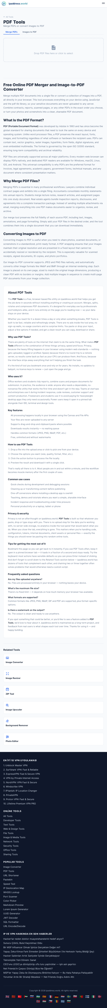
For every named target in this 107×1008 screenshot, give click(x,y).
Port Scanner (10, 896)
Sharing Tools (10, 854)
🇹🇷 (20, 996)
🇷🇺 (32, 996)
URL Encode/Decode (14, 926)
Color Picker (9, 900)
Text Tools (8, 824)
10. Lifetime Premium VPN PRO (19, 803)
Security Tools (10, 845)
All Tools (9, 17)
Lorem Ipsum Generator (15, 909)
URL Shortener (11, 875)
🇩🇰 (100, 996)
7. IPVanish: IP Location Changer (20, 790)
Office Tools (9, 850)
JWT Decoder (10, 917)
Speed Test (9, 883)
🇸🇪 (69, 996)
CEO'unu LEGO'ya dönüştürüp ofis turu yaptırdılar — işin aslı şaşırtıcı (39, 964)
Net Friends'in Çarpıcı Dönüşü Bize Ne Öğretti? (28, 968)
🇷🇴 (57, 1001)
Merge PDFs (11, 32)
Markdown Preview (13, 905)
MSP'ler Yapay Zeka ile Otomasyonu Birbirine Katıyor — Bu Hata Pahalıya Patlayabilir (48, 972)
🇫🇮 (87, 996)
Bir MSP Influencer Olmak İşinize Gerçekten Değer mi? (31, 947)
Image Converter (12, 866)
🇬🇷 (63, 1001)
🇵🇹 (81, 996)
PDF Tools (8, 871)
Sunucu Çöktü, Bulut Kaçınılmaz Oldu (22, 943)
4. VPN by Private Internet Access (21, 778)
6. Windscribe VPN (13, 786)
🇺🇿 (38, 996)
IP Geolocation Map (13, 888)
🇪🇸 (44, 996)
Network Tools (11, 841)
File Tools (8, 833)
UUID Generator (11, 913)
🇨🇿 (50, 1001)
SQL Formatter (11, 922)
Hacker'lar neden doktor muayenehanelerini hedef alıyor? (33, 938)
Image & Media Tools (14, 837)
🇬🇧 (7, 996)
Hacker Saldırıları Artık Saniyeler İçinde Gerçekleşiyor (31, 955)
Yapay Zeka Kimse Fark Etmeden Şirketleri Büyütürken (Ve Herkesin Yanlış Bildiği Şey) (48, 951)
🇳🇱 (63, 996)
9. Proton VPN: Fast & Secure (18, 799)
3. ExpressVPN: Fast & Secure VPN (21, 773)
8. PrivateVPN (10, 795)
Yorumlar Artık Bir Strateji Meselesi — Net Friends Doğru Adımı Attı (38, 977)
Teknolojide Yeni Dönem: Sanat (19, 960)
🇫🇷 (50, 996)
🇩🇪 (57, 996)
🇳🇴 (38, 1001)
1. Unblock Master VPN (15, 765)
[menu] (103, 3)
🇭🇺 (44, 1001)
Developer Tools (12, 820)
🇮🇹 (93, 996)
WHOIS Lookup (11, 892)
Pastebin (7, 879)
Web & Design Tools (13, 828)
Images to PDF (30, 32)
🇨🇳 (13, 996)
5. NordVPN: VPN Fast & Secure (20, 782)
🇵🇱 (75, 996)
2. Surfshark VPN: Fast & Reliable (20, 769)
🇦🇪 (26, 996)
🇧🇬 (69, 1001)
